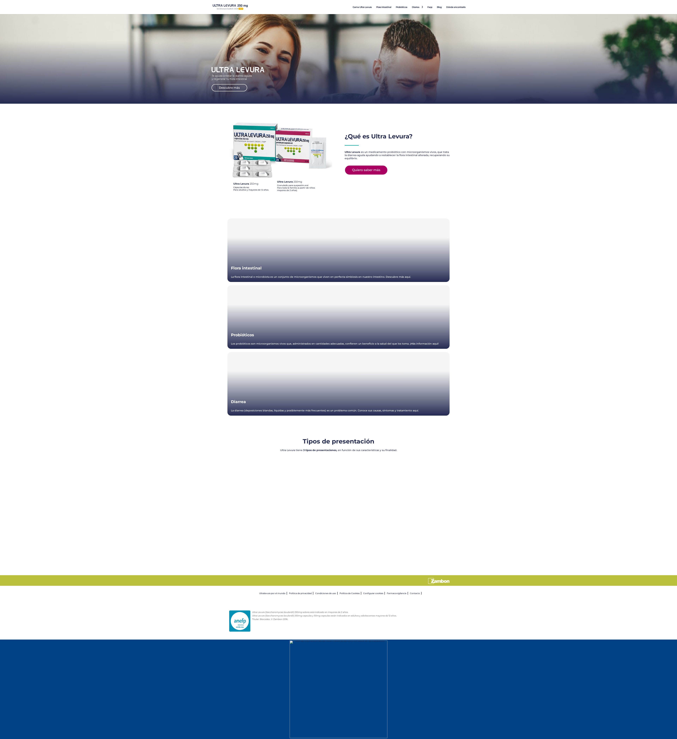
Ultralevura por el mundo (272, 593)
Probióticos (401, 7)
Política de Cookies (350, 593)
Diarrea (415, 7)
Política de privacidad (300, 593)
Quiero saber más (366, 170)
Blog (439, 7)
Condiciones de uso (325, 593)
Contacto (415, 593)
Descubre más (229, 87)
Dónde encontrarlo (455, 7)
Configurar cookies (373, 593)
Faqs (429, 7)
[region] (338, 507)
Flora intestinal (383, 7)
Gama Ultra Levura (362, 7)
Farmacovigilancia (396, 593)
